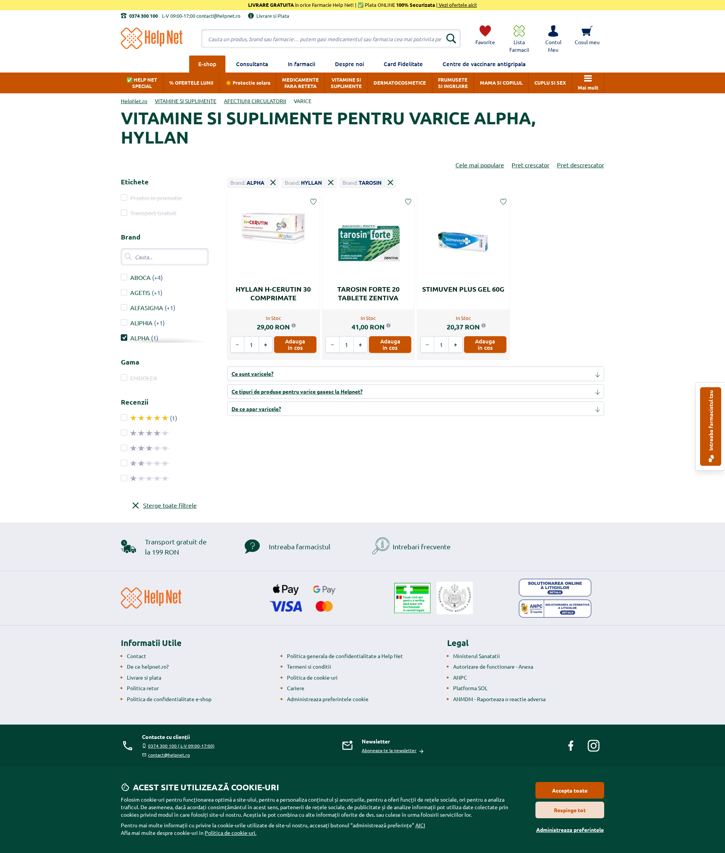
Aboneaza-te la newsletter (389, 750)
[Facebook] (571, 745)
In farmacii (301, 64)
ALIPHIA (141, 322)
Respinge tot (570, 810)
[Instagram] (593, 745)
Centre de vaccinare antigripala (484, 64)
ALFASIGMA (146, 307)
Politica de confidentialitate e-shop (169, 698)
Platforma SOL (470, 688)
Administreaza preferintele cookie (328, 698)
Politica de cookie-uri (312, 677)
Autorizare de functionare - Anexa (493, 666)
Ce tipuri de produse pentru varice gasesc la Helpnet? (296, 391)
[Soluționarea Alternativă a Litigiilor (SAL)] (555, 609)
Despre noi (349, 64)
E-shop (207, 64)
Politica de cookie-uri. (230, 832)
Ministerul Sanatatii (476, 655)
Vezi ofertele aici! (457, 5)
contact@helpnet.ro (169, 755)
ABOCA (140, 277)
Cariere (295, 688)
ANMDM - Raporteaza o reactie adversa (499, 698)
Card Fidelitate (403, 64)
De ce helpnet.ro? (148, 666)
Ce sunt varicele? (252, 373)
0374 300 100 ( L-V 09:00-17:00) (181, 746)
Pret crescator (530, 164)
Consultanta (252, 64)
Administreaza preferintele (570, 829)
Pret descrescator (580, 164)
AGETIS (140, 292)
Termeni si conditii (309, 666)
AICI (420, 825)
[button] (553, 39)
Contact (136, 655)
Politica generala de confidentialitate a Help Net (345, 655)
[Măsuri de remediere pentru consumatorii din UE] (555, 588)
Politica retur (143, 688)
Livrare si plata (144, 677)
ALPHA (140, 338)
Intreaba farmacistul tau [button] (710, 421)
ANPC (460, 677)
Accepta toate (570, 790)
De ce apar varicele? (256, 408)
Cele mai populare (479, 164)
